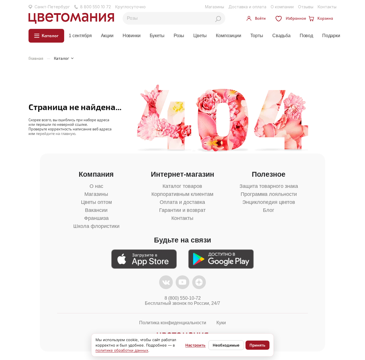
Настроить (195, 345)
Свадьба (281, 35)
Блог (268, 210)
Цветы (200, 35)
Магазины (214, 6)
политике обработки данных (122, 350)
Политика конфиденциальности (172, 322)
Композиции (228, 35)
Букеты (157, 35)
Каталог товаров (182, 186)
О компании (282, 6)
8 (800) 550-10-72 (183, 298)
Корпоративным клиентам (182, 194)
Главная (36, 58)
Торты (256, 35)
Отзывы (305, 6)
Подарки (331, 35)
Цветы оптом (96, 202)
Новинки (132, 35)
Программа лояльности (269, 194)
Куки (221, 322)
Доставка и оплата (247, 6)
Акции (107, 35)
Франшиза (96, 218)
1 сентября (80, 35)
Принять (257, 345)
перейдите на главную (55, 133)
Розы (179, 35)
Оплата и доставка (182, 202)
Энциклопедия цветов (268, 202)
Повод (306, 35)
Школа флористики (96, 226)
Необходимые (226, 345)
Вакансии (96, 210)
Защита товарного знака (269, 186)
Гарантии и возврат (182, 210)
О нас (96, 186)
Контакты (327, 6)
